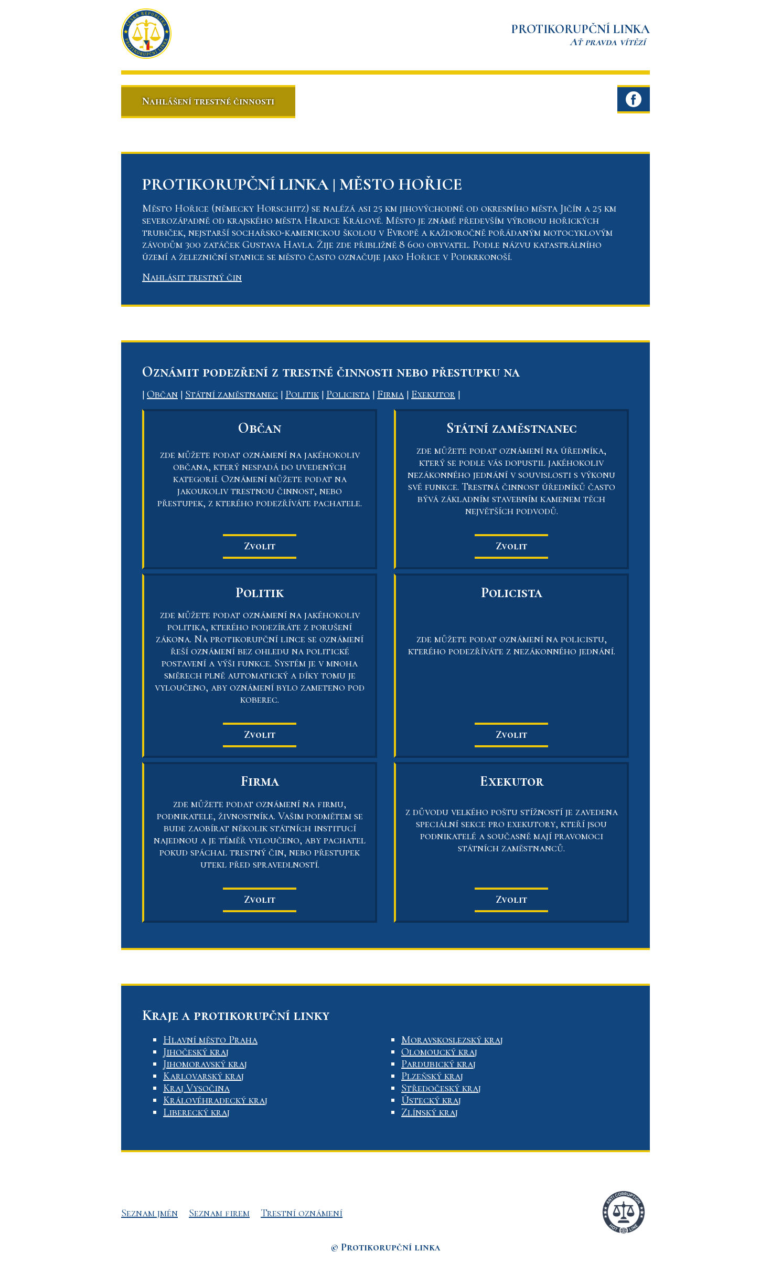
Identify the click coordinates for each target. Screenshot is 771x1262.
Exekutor (433, 394)
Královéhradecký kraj (215, 1100)
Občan (162, 394)
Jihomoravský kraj (205, 1064)
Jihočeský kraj (196, 1052)
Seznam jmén (149, 1213)
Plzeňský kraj (432, 1076)
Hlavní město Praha (210, 1040)
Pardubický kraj (438, 1064)
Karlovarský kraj (203, 1076)
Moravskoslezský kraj (452, 1040)
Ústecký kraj (431, 1100)
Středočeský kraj (441, 1088)
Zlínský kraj (429, 1112)
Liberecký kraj (196, 1112)
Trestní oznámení (301, 1213)
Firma (390, 394)
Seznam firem (219, 1213)
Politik (302, 394)
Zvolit (259, 546)
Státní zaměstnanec (231, 394)
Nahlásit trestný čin (192, 277)
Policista (348, 394)
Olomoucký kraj (439, 1052)
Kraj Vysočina (196, 1088)
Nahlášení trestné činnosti (208, 101)
